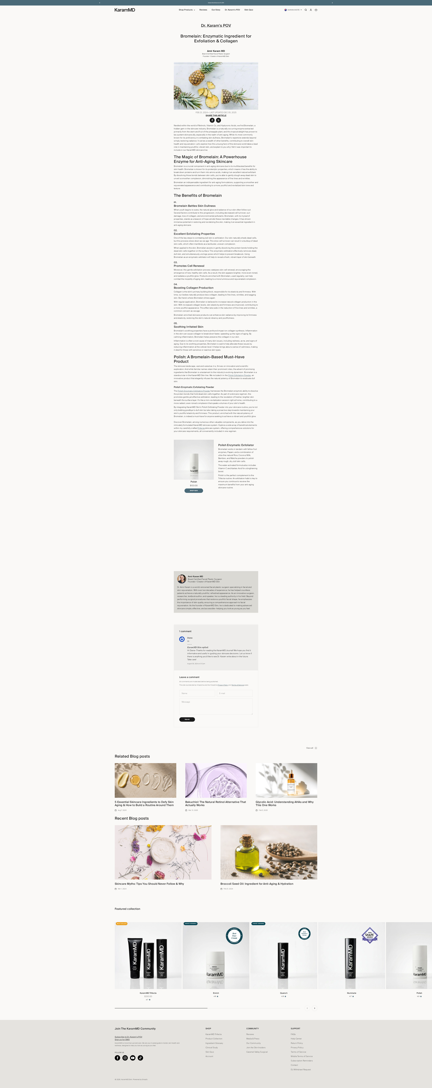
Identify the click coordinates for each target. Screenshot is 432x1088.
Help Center (296, 1039)
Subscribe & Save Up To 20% (216, 2)
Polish (419, 993)
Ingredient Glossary (214, 1043)
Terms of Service (238, 685)
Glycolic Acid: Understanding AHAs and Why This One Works (285, 803)
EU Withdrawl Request (301, 1070)
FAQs (293, 1034)
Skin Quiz (248, 10)
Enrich (216, 993)
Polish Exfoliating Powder (239, 375)
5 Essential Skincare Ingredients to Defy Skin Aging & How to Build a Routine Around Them (144, 803)
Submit (187, 719)
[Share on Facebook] (212, 120)
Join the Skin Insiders (256, 1048)
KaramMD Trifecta (148, 993)
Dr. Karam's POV (232, 10)
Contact (294, 1065)
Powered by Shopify (140, 1079)
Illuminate (351, 993)
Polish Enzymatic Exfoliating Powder (194, 391)
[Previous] (99, 3)
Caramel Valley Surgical (257, 1052)
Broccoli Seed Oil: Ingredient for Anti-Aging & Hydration (256, 884)
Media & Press (252, 1039)
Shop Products (186, 10)
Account (209, 1056)
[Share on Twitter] (218, 120)
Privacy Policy (223, 685)
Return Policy (297, 1043)
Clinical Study (212, 1048)
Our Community (253, 1043)
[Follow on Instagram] (125, 1058)
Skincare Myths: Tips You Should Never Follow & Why (149, 884)
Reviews (203, 10)
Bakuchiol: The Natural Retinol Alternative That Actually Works (215, 803)
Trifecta (201, 428)
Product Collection (214, 1039)
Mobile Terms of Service (302, 1056)
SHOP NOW (194, 490)
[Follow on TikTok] (140, 1058)
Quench (283, 993)
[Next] (332, 3)
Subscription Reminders (302, 1061)
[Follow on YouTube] (133, 1058)
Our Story (216, 10)
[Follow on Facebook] (117, 1058)
